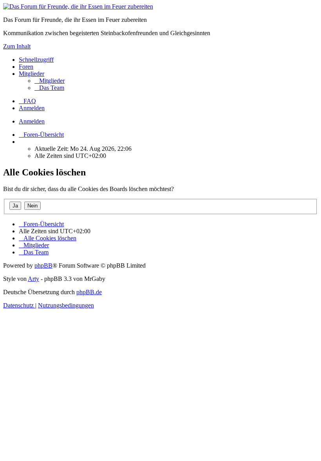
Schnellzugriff (36, 59)
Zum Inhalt (17, 46)
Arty (33, 278)
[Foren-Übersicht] (78, 6)
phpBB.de (89, 292)
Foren (26, 66)
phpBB (43, 265)
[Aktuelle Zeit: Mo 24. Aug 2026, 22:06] (21, 141)
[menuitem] (49, 80)
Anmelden (32, 121)
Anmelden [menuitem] (32, 108)
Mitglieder (31, 73)
